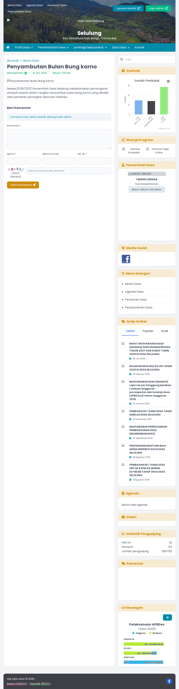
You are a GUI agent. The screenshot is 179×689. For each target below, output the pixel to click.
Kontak (139, 47)
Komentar (14, 125)
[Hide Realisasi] (155, 633)
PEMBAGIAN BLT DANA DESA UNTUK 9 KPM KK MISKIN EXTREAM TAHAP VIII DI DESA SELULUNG (147, 470)
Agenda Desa (34, 5)
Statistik (133, 71)
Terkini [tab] (130, 331)
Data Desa (119, 47)
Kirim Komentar (21, 185)
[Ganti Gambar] (15, 174)
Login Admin (157, 8)
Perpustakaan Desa (19, 11)
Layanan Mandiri (126, 8)
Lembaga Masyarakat (89, 47)
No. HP (82, 154)
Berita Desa (15, 5)
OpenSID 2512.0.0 (40, 684)
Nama (11, 154)
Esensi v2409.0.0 (17, 684)
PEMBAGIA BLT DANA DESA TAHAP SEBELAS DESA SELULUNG (150, 412)
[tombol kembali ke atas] (172, 682)
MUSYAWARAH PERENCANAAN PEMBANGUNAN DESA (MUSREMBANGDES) (148, 430)
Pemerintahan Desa (52, 47)
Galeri (131, 517)
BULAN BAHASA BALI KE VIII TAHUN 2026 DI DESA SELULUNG (150, 367)
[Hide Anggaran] (138, 633)
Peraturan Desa (57, 5)
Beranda (13, 61)
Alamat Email (50, 154)
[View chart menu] (168, 81)
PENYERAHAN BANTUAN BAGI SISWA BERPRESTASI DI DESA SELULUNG (147, 449)
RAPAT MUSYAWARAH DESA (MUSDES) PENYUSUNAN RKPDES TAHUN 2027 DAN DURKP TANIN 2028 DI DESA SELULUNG (149, 349)
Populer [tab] (148, 331)
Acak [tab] (164, 331)
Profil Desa (22, 47)
